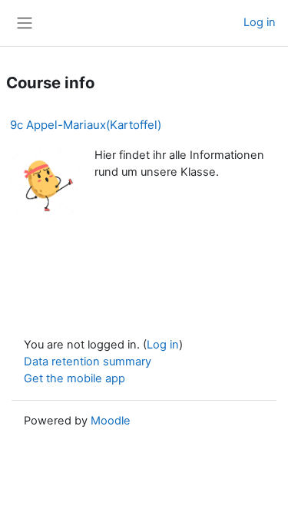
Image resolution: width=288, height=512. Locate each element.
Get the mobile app (74, 378)
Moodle (111, 421)
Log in (259, 22)
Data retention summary (87, 361)
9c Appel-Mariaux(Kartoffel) (85, 124)
